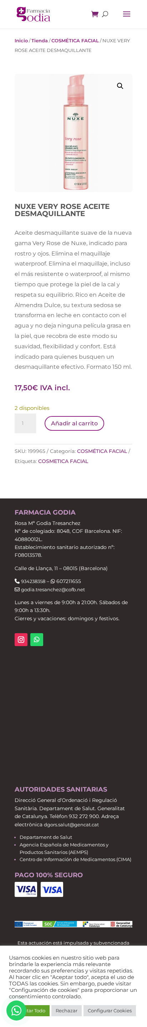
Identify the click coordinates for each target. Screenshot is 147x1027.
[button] (120, 86)
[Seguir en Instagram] (21, 639)
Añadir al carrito (74, 423)
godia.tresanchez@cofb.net (53, 589)
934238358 (33, 581)
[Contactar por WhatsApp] (16, 1010)
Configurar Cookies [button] (110, 1010)
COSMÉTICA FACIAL (75, 40)
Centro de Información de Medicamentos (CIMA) (75, 859)
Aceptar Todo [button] (30, 1010)
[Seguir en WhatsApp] (36, 639)
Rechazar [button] (66, 1010)
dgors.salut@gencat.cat (71, 824)
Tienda (39, 40)
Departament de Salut (46, 837)
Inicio (21, 40)
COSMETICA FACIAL (63, 461)
